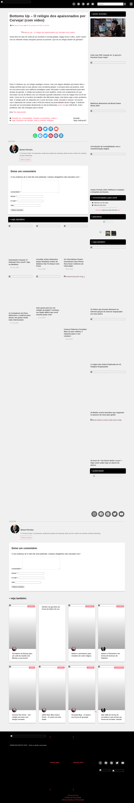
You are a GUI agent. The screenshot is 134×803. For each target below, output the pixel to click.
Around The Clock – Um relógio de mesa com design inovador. (21, 717)
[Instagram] (74, 4)
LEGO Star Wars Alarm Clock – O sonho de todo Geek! (51, 717)
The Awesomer (19, 112)
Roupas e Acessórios (41, 118)
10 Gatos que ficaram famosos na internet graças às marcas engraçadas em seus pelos (106, 311)
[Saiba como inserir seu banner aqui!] (102, 233)
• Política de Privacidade (72, 797)
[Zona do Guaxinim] (113, 233)
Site (12, 205)
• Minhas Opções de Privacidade (72, 800)
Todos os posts (25, 159)
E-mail (14, 201)
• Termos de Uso (72, 795)
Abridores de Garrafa (24, 120)
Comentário (16, 192)
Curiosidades (27, 118)
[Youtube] (92, 4)
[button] (40, 129)
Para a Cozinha (40, 120)
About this (98, 210)
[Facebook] (78, 4)
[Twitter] (88, 4)
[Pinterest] (83, 4)
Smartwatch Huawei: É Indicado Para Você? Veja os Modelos (19, 262)
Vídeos (53, 118)
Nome (13, 196)
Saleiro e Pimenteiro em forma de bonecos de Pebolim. (110, 656)
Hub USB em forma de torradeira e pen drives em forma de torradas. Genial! (111, 717)
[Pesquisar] (124, 4)
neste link (61, 105)
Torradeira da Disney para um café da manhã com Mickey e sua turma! (22, 656)
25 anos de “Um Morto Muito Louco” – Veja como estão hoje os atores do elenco (106, 463)
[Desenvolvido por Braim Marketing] (118, 771)
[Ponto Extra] (107, 233)
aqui (119, 210)
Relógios (50, 120)
